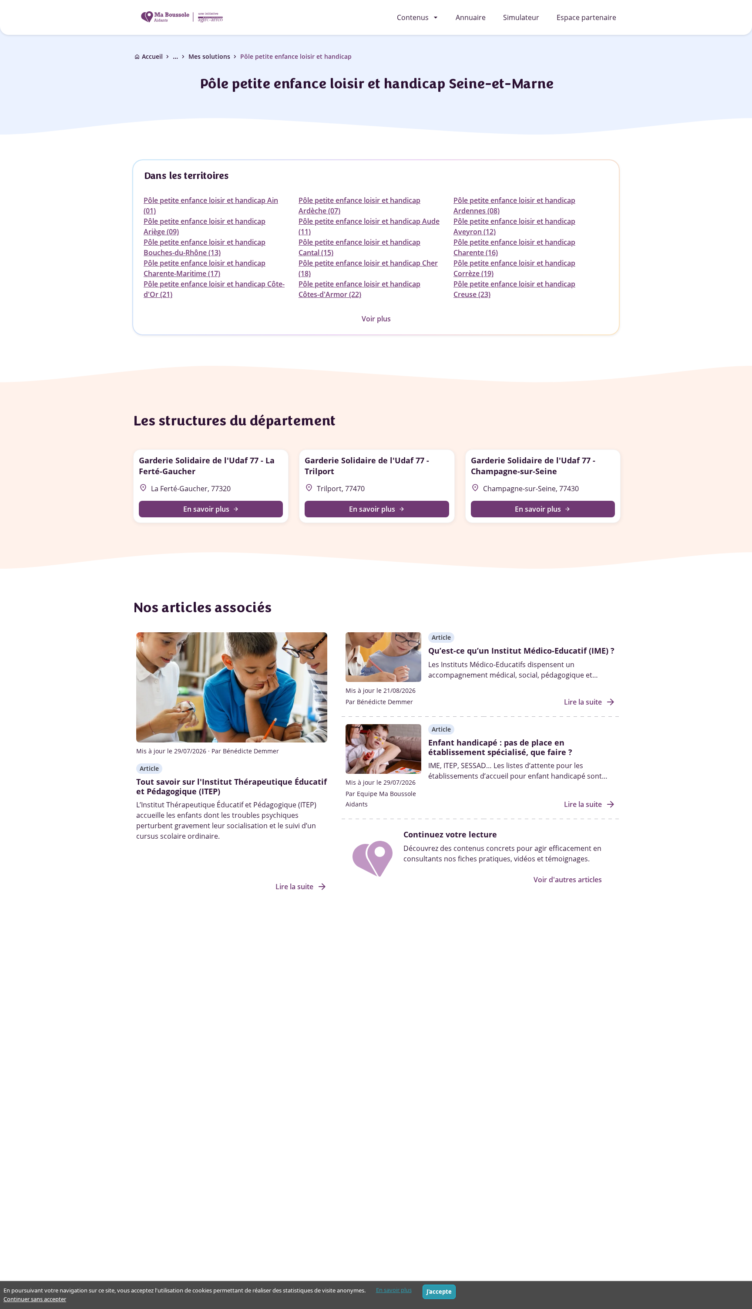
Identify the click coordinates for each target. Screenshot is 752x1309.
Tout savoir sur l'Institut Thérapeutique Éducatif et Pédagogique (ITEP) (231, 786)
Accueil (152, 56)
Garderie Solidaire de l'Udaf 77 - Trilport (367, 465)
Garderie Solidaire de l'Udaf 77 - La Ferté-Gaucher (207, 465)
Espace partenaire (586, 17)
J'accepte (439, 1292)
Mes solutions (209, 56)
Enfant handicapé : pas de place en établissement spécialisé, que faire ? (500, 747)
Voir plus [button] (376, 319)
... (180, 56)
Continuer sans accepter (34, 1299)
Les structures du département (233, 420)
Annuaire (471, 17)
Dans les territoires (186, 176)
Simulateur (521, 17)
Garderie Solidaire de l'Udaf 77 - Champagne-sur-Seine (533, 465)
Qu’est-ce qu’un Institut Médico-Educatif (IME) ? (521, 650)
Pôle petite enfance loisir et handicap (296, 56)
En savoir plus (394, 1290)
